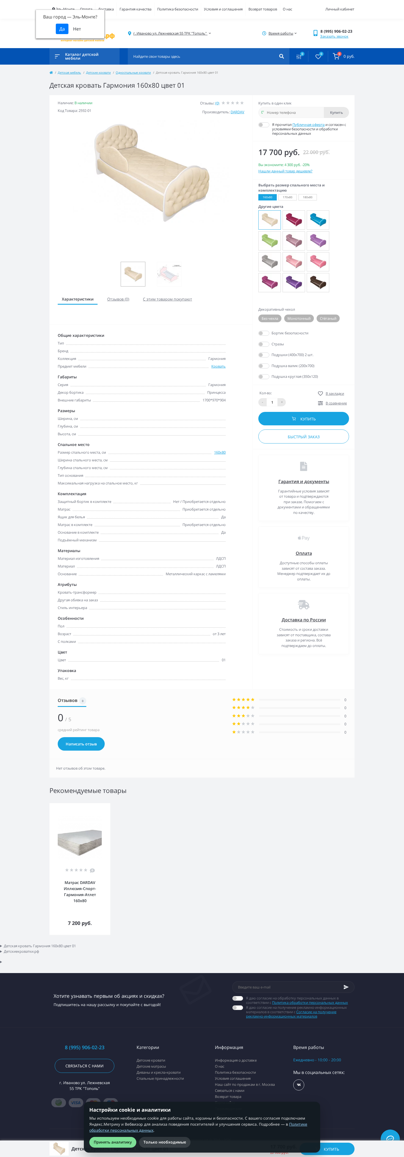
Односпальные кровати (133, 72)
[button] (337, 31)
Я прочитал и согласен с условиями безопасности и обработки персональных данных (309, 129)
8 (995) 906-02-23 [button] (84, 1047)
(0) (217, 103)
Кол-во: (265, 392)
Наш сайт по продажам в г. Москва (245, 1084)
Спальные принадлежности (160, 1078)
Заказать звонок (334, 36)
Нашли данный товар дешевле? (285, 171)
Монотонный (299, 318)
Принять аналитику (113, 1142)
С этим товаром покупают (167, 299)
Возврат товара (228, 1096)
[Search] (281, 56)
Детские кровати (98, 72)
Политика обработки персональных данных (310, 1002)
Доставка (106, 9)
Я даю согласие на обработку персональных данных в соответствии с (297, 1000)
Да (274, 333)
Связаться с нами (84, 1065)
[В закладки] (107, 807)
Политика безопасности (177, 9)
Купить (336, 112)
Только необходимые (164, 1142)
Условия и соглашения (223, 9)
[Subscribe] (346, 987)
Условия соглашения (233, 1078)
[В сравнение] (100, 807)
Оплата (86, 9)
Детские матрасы (151, 1066)
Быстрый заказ (304, 436)
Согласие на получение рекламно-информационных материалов (291, 1014)
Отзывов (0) (118, 299)
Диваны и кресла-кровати (159, 1072)
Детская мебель (69, 72)
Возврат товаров (262, 9)
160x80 (220, 452)
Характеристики (77, 299)
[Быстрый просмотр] (92, 807)
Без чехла (270, 318)
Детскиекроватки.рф (21, 951)
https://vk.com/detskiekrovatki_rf (298, 1084)
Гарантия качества (135, 9)
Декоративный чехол (276, 309)
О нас (287, 9)
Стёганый (328, 318)
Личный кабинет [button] (339, 9)
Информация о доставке (236, 1060)
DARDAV (237, 111)
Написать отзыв (81, 743)
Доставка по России (304, 620)
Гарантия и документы (303, 481)
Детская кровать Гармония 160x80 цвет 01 (40, 945)
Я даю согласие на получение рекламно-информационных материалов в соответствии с (296, 1011)
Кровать (218, 366)
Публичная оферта (308, 124)
